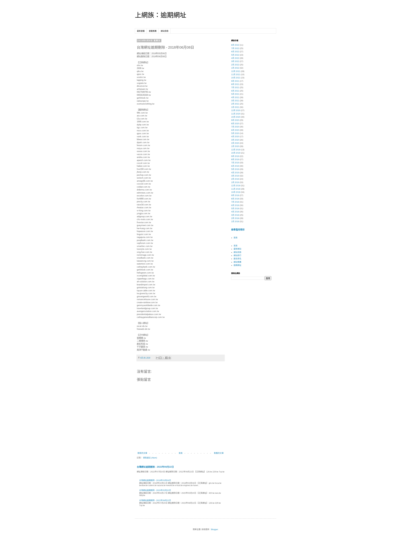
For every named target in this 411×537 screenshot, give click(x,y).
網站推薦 (237, 262)
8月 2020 (235, 123)
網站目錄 (164, 31)
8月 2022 (235, 45)
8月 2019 (235, 159)
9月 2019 (235, 156)
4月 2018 (235, 212)
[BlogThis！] (160, 357)
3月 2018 (235, 215)
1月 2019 (235, 182)
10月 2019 (235, 153)
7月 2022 (235, 48)
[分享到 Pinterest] (169, 357)
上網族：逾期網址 (160, 15)
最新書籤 (141, 31)
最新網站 (237, 249)
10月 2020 (235, 117)
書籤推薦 (153, 31)
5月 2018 (235, 208)
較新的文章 (142, 453)
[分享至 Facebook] (166, 357)
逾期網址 (237, 265)
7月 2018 (235, 202)
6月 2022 (235, 51)
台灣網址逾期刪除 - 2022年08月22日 (155, 467)
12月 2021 (235, 71)
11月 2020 (235, 114)
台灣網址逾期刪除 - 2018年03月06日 (155, 480)
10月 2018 (235, 192)
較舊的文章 (219, 453)
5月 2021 (235, 94)
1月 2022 (235, 68)
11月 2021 (235, 74)
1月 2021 (235, 107)
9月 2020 (235, 120)
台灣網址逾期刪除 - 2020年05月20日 (155, 490)
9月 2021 (235, 81)
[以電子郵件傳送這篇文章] (157, 357)
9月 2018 (235, 195)
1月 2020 (235, 146)
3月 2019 (235, 176)
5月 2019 (235, 169)
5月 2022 (235, 55)
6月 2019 (235, 166)
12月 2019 (235, 150)
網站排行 (237, 255)
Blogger (214, 529)
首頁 (181, 453)
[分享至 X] (163, 357)
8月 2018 (235, 199)
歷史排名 (237, 259)
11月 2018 (235, 189)
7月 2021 (235, 87)
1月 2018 (235, 221)
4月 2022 (235, 58)
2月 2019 (235, 179)
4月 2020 (235, 136)
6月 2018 (235, 205)
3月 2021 (235, 101)
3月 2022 (235, 61)
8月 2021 (235, 84)
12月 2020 (235, 110)
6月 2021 (235, 91)
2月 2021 (235, 104)
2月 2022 (235, 65)
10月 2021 (235, 78)
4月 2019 (235, 173)
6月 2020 (235, 130)
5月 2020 (235, 133)
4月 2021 (235, 97)
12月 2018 (235, 186)
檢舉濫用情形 (238, 229)
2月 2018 (235, 218)
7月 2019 (235, 163)
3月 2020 (235, 140)
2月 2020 (235, 143)
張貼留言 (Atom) (150, 458)
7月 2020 (235, 127)
